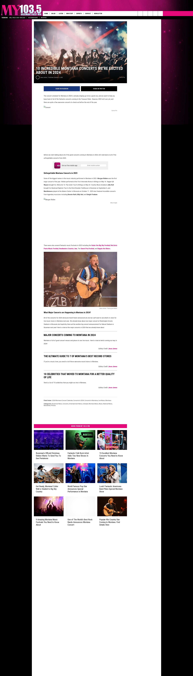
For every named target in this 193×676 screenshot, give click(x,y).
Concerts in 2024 (78, 400)
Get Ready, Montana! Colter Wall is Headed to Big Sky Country (47, 489)
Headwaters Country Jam (68, 249)
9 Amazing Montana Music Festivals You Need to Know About (47, 522)
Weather (44, 17)
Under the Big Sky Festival (100, 245)
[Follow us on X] (155, 13)
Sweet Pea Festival (87, 249)
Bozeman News (33, 17)
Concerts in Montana (91, 400)
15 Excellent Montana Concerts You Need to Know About (111, 456)
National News (107, 404)
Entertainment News (75, 404)
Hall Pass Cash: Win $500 (17, 17)
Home (46, 13)
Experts (79, 13)
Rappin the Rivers (104, 249)
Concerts (65, 404)
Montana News (93, 404)
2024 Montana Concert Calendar (62, 400)
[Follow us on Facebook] (150, 13)
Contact (88, 13)
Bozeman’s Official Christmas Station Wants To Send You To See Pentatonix (48, 456)
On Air (53, 13)
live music (101, 400)
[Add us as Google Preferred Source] (145, 13)
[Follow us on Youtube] (160, 13)
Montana (108, 400)
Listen (61, 13)
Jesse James (43, 77)
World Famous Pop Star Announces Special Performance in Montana (78, 489)
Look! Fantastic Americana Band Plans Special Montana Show (110, 489)
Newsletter (98, 13)
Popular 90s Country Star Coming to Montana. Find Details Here (109, 522)
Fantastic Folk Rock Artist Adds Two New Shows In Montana (78, 456)
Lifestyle (85, 404)
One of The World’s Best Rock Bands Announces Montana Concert (80, 522)
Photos (53, 405)
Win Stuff (69, 13)
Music (101, 404)
